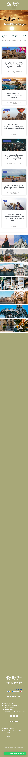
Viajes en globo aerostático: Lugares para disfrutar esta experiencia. (14, 126)
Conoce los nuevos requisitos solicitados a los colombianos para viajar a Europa (14, 217)
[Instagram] (14, 716)
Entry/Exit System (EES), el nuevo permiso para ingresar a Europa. (14, 65)
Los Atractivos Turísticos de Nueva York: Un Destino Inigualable (14, 157)
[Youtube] (17, 716)
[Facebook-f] (11, 716)
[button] (14, 7)
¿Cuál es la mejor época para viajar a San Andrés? (14, 187)
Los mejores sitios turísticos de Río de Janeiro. (14, 95)
